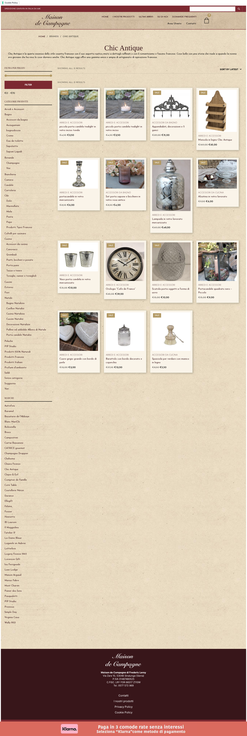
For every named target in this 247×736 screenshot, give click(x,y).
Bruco (8, 432)
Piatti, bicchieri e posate (19, 260)
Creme (9, 136)
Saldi (7, 373)
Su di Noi (162, 17)
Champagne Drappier (16, 453)
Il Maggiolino (12, 527)
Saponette (12, 146)
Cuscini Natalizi (14, 319)
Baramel (9, 411)
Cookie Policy (123, 712)
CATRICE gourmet (15, 448)
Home (105, 17)
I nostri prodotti (123, 701)
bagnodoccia (13, 130)
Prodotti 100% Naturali (18, 352)
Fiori (7, 292)
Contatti (191, 23)
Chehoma (10, 459)
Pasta (9, 217)
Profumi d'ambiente (15, 367)
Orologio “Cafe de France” (120, 289)
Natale (8, 298)
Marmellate (12, 206)
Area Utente (174, 23)
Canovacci (11, 249)
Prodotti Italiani (13, 362)
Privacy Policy (124, 706)
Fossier (8, 511)
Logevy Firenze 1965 (16, 554)
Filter (28, 84)
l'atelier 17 (10, 533)
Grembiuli (11, 255)
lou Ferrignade (12, 564)
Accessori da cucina (16, 244)
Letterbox (10, 548)
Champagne (13, 163)
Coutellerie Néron (14, 490)
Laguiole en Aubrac (15, 543)
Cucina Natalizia (15, 314)
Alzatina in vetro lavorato (212, 196)
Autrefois (10, 406)
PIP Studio (10, 346)
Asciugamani (13, 125)
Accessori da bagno (17, 120)
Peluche (9, 341)
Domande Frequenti (184, 17)
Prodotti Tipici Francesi (19, 227)
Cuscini (8, 282)
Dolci (9, 201)
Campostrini (11, 438)
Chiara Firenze (12, 464)
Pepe (9, 222)
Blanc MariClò (12, 422)
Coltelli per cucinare (15, 233)
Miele (9, 211)
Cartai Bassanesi (14, 443)
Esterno (9, 287)
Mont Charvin (12, 586)
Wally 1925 (10, 623)
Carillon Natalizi (15, 308)
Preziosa (9, 607)
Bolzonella (10, 427)
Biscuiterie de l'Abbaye (17, 416)
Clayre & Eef (11, 475)
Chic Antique (11, 469)
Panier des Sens (13, 591)
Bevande (9, 158)
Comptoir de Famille (16, 480)
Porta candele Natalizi (18, 335)
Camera (9, 180)
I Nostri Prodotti (124, 17)
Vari (7, 389)
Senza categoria (13, 378)
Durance (9, 496)
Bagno (8, 114)
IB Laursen (10, 522)
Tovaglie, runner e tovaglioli (21, 276)
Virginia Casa (12, 617)
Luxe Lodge (11, 570)
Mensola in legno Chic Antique (215, 140)
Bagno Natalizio (15, 303)
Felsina (8, 506)
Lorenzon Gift (12, 559)
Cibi (7, 196)
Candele (9, 185)
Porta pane (12, 265)
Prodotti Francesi (14, 357)
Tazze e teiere (14, 271)
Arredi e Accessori (14, 109)
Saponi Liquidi (14, 152)
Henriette (10, 517)
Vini (8, 168)
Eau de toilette (14, 141)
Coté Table (11, 485)
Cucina (8, 239)
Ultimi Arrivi (146, 17)
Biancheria (10, 174)
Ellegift (9, 501)
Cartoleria (10, 190)
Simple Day (11, 612)
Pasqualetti (11, 596)
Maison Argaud (13, 575)
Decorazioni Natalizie (18, 324)
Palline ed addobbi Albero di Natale (26, 330)
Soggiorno (10, 383)
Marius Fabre (12, 580)
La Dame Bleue (13, 538)
